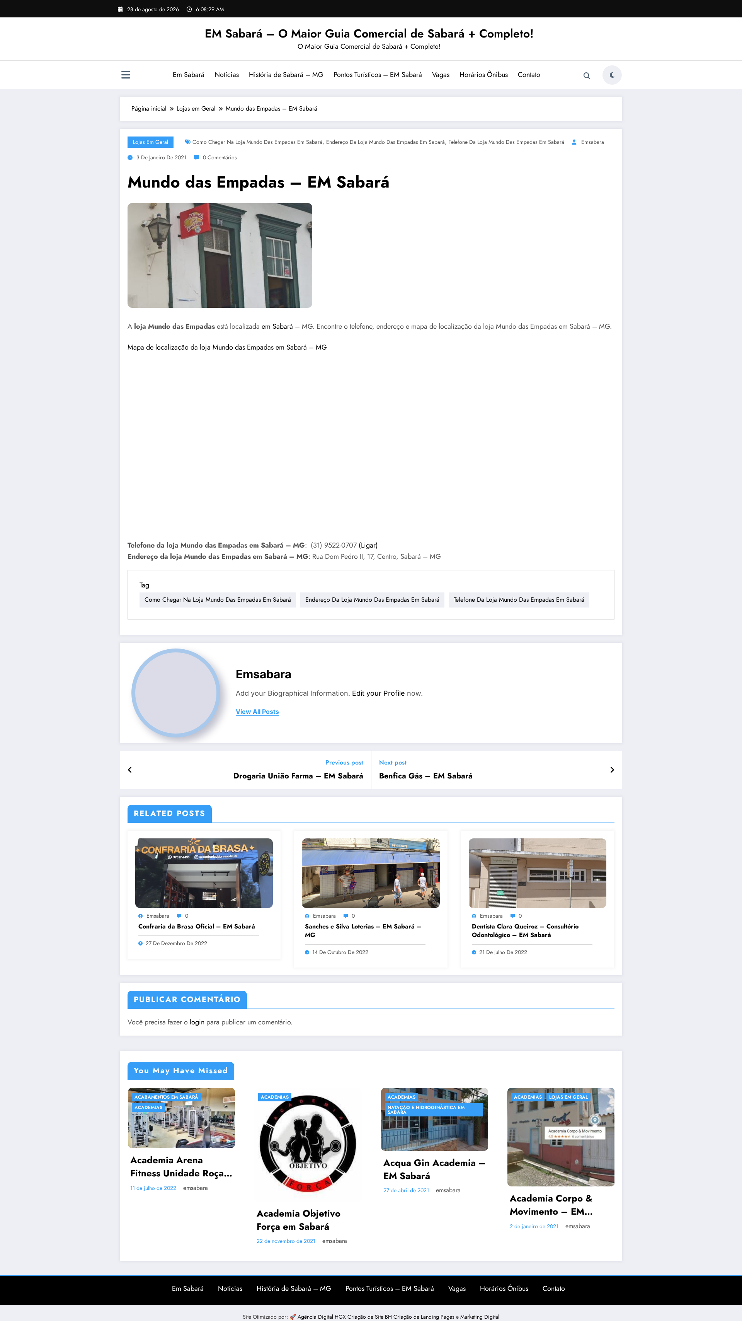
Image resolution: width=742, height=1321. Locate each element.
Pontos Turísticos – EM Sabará (378, 75)
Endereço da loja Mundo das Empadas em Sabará (385, 142)
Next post (393, 762)
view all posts (257, 711)
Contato (529, 75)
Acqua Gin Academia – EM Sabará (434, 1169)
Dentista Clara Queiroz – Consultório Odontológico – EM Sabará (525, 930)
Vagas (440, 75)
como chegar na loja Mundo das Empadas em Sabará (257, 142)
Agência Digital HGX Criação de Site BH (345, 1317)
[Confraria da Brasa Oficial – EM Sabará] (204, 872)
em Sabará (277, 326)
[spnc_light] (612, 75)
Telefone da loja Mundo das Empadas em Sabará (506, 142)
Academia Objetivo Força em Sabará (298, 1220)
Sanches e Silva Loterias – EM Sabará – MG (363, 930)
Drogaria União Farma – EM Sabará (298, 776)
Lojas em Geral (150, 142)
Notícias (226, 75)
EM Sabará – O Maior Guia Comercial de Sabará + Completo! (369, 33)
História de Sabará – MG (286, 75)
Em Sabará (188, 75)
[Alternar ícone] (125, 76)
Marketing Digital (479, 1317)
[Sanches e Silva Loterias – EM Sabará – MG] (370, 872)
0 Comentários (220, 157)
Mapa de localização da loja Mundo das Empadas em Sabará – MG (227, 347)
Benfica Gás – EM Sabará (426, 776)
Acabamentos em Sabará (166, 1097)
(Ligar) (368, 545)
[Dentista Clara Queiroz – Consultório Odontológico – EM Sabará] (537, 872)
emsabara (592, 142)
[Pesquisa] (587, 76)
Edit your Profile (378, 693)
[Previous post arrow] (130, 770)
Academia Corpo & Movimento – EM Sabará (551, 1205)
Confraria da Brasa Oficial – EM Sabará (196, 926)
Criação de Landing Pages (424, 1317)
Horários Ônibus (483, 75)
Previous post (344, 762)
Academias (148, 1107)
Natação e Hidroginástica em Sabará (426, 1110)
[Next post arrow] (612, 770)
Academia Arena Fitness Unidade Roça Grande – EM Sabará (177, 1166)
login (197, 1022)
